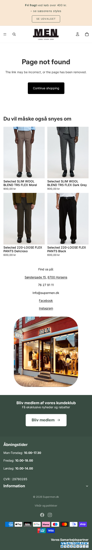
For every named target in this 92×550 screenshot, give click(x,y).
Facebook (46, 300)
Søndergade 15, (36, 277)
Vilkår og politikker (46, 505)
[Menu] (5, 34)
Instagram (46, 308)
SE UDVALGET (46, 18)
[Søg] (14, 34)
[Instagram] (49, 514)
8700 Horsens (57, 277)
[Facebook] (42, 514)
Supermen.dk (51, 496)
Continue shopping (46, 88)
